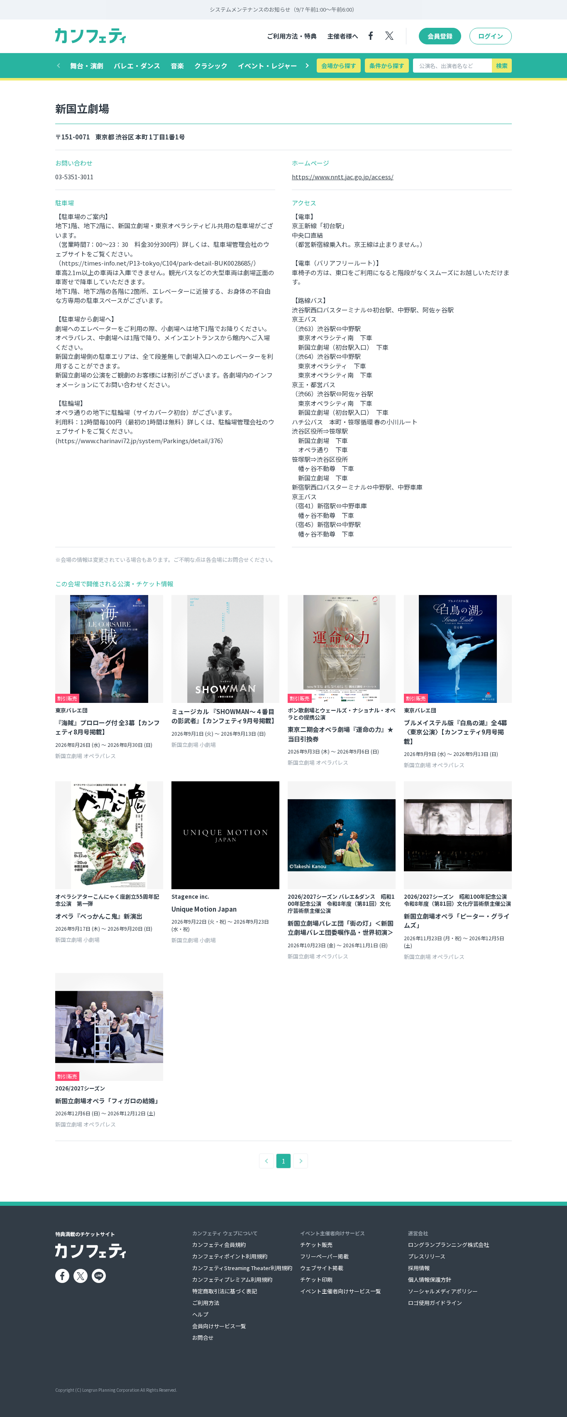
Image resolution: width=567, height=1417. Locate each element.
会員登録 (440, 36)
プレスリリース (426, 1256)
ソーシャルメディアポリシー (443, 1291)
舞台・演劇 (86, 65)
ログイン (490, 36)
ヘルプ (200, 1314)
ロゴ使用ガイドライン (435, 1303)
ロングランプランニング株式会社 (448, 1245)
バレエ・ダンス (137, 65)
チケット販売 (316, 1245)
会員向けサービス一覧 (219, 1326)
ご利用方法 (205, 1303)
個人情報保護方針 (429, 1279)
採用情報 (419, 1268)
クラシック (210, 65)
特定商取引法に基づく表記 (224, 1291)
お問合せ (203, 1337)
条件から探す (386, 65)
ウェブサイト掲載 (321, 1268)
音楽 (177, 65)
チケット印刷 (316, 1279)
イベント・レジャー (267, 65)
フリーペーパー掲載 (324, 1256)
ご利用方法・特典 (292, 36)
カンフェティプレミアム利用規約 (232, 1279)
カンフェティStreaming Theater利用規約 (242, 1268)
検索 (502, 65)
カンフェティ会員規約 (219, 1245)
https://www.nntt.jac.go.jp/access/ (342, 176)
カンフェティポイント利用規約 (229, 1256)
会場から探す (338, 65)
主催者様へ (342, 36)
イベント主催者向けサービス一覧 (340, 1291)
